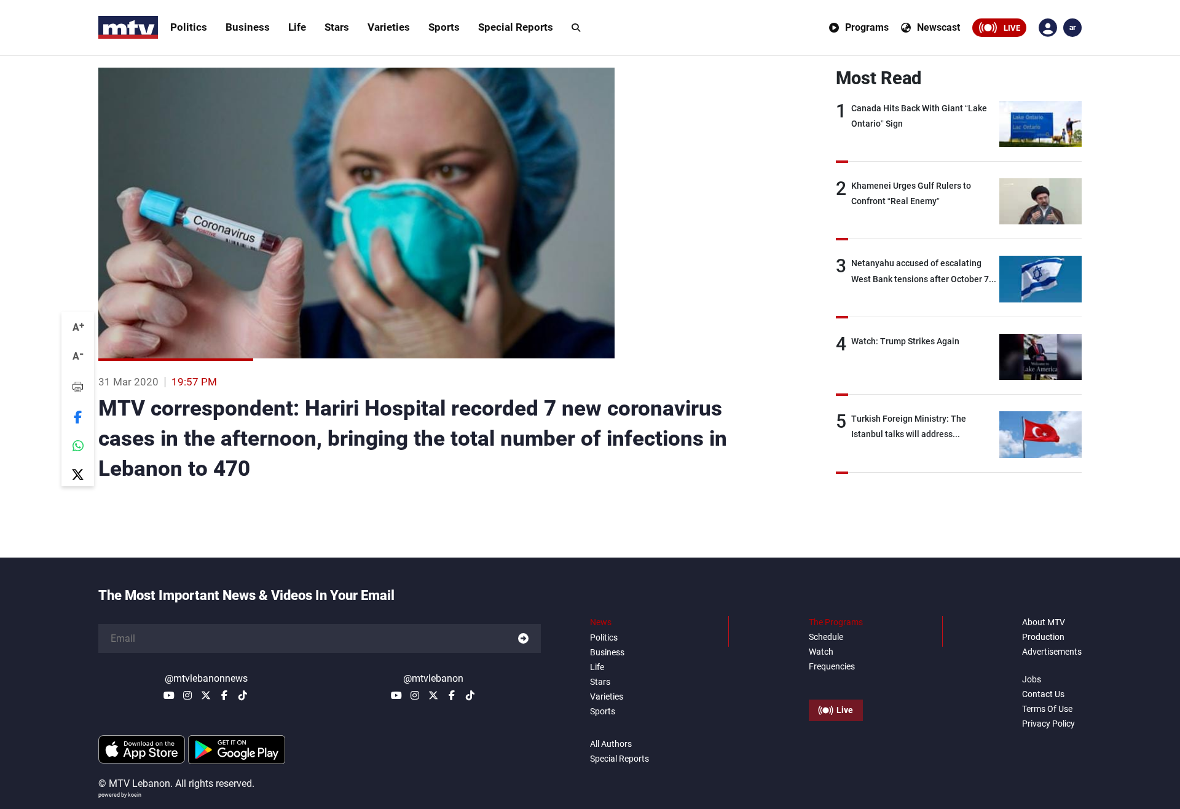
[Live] (836, 682)
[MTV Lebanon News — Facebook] (224, 695)
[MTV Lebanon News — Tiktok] (243, 695)
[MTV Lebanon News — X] (206, 695)
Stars (336, 27)
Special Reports (515, 27)
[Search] (576, 27)
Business (248, 27)
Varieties (389, 27)
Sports (444, 27)
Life (297, 27)
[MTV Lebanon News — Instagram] (187, 695)
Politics (188, 27)
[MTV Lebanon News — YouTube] (169, 695)
